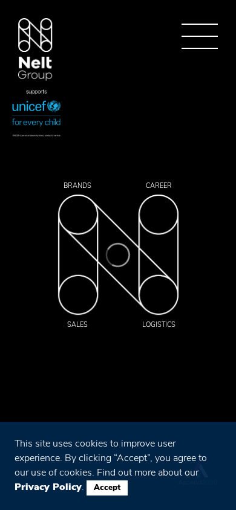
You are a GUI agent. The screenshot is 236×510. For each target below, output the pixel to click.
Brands (77, 185)
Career (159, 185)
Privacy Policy (48, 487)
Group (35, 50)
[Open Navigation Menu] (199, 36)
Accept (107, 487)
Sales (77, 324)
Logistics (158, 324)
